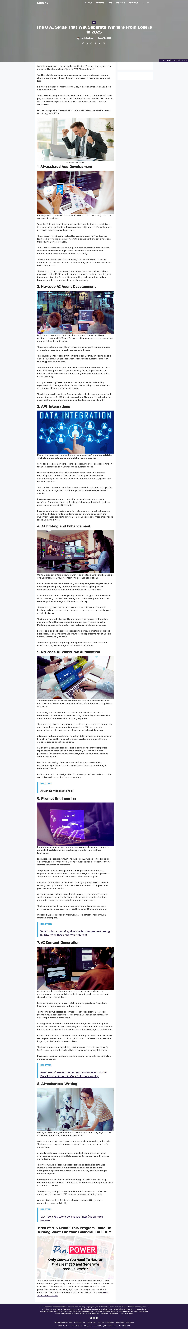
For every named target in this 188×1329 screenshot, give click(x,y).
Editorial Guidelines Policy (63, 1322)
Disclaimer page (127, 1313)
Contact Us (133, 3)
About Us (88, 3)
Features (100, 3)
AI (94, 22)
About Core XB (79, 1322)
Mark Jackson (87, 38)
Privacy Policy (91, 1322)
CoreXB (42, 2)
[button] (142, 3)
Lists (110, 3)
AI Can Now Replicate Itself (57, 791)
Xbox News (120, 3)
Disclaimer (120, 1322)
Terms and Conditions (106, 1322)
